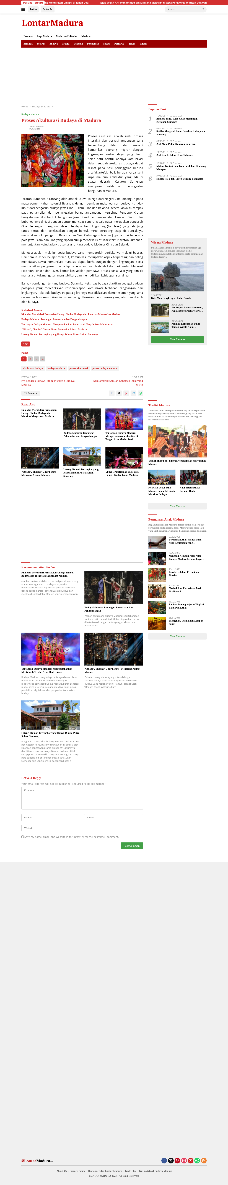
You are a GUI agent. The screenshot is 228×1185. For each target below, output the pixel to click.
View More (176, 339)
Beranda (28, 36)
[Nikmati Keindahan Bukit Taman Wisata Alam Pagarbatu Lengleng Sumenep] (160, 326)
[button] (203, 9)
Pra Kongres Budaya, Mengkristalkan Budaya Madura (48, 381)
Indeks (33, 9)
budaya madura (56, 368)
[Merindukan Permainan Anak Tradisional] (157, 591)
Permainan (93, 43)
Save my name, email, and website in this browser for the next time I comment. (71, 837)
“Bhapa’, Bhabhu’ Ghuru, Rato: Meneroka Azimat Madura (54, 329)
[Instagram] (184, 1161)
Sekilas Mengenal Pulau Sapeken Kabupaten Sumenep (180, 133)
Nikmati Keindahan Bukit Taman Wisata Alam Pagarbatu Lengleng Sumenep (186, 326)
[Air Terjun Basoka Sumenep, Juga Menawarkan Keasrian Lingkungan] (160, 310)
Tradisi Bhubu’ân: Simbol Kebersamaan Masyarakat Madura (177, 462)
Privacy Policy (77, 1171)
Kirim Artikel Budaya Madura (155, 1171)
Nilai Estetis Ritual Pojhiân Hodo (190, 489)
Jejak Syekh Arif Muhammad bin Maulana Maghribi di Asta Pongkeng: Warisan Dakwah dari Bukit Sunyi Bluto (136, 2)
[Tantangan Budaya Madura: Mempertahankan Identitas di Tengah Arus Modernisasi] (124, 419)
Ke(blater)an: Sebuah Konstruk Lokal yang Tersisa (118, 381)
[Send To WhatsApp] (140, 393)
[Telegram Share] (133, 393)
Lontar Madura (36, 126)
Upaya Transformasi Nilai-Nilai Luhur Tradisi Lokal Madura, (122, 473)
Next (25, 344)
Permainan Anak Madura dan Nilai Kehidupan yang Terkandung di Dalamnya (185, 542)
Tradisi (65, 43)
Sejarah (41, 43)
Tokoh (132, 43)
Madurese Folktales (66, 36)
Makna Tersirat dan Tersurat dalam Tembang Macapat (181, 168)
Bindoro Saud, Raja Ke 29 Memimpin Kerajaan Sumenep (177, 120)
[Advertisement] (114, 74)
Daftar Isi (47, 9)
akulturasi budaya (33, 368)
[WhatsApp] (197, 1161)
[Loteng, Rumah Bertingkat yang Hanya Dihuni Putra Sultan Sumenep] (82, 456)
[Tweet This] (119, 393)
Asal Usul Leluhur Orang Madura (174, 155)
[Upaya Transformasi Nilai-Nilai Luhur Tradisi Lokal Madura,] (124, 458)
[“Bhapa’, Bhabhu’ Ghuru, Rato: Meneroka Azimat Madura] (40, 458)
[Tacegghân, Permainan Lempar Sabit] (157, 623)
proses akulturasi (78, 368)
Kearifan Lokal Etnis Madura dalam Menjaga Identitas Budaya (161, 491)
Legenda (78, 43)
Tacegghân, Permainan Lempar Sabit (186, 622)
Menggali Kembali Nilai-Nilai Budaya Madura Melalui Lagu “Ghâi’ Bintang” (185, 558)
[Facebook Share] (112, 393)
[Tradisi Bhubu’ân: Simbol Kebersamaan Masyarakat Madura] (177, 441)
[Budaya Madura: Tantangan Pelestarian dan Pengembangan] (82, 419)
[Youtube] (190, 1161)
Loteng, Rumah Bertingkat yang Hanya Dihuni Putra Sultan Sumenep (59, 334)
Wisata (143, 43)
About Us (61, 1171)
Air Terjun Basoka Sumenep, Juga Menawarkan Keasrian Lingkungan (187, 309)
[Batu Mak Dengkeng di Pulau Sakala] (177, 277)
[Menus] (23, 9)
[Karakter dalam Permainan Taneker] (157, 575)
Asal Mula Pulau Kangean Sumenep (176, 144)
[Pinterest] (177, 1161)
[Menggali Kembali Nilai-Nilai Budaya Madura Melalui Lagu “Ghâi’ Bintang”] (157, 558)
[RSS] (204, 1161)
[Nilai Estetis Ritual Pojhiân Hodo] (193, 477)
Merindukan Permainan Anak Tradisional (185, 590)
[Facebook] (164, 1161)
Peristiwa (119, 43)
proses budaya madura (104, 368)
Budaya (54, 43)
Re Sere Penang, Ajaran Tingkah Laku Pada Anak (186, 606)
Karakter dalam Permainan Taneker (184, 574)
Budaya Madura (30, 114)
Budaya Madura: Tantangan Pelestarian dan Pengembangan (54, 319)
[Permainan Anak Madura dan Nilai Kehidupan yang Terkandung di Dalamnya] (157, 542)
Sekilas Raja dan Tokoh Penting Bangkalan (179, 179)
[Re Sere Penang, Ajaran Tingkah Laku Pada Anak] (157, 607)
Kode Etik (130, 1171)
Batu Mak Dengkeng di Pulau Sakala (171, 298)
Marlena (85, 36)
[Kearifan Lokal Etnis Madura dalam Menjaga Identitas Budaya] (161, 477)
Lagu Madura (44, 36)
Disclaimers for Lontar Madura (105, 1171)
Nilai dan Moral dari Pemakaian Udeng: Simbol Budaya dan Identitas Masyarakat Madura (70, 314)
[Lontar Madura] (52, 22)
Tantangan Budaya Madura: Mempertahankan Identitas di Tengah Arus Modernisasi (67, 324)
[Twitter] (171, 1161)
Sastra (106, 43)
